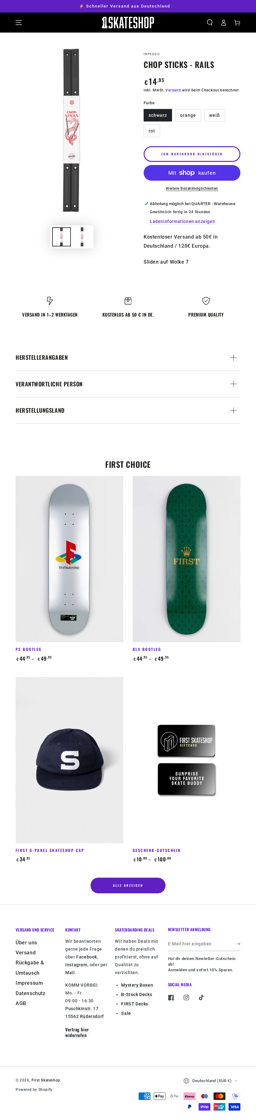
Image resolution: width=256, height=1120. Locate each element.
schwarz (158, 115)
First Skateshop (46, 1080)
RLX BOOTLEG (147, 649)
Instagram (76, 964)
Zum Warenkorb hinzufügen (192, 154)
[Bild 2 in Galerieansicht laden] (82, 236)
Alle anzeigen (128, 885)
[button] (210, 22)
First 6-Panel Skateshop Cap (50, 850)
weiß (214, 115)
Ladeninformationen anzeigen (182, 221)
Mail (70, 972)
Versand (173, 90)
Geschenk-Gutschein (157, 850)
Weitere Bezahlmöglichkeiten (192, 188)
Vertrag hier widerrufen (77, 1032)
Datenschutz (31, 993)
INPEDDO (152, 54)
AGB (21, 1003)
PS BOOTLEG (29, 649)
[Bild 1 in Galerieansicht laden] (61, 236)
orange (188, 115)
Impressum (29, 983)
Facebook (86, 956)
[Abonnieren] (238, 944)
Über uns (26, 943)
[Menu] (19, 22)
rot (152, 130)
